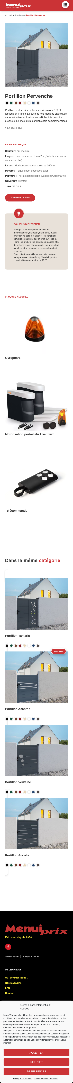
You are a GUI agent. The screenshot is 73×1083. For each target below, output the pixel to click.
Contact (9, 993)
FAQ (7, 988)
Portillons (19, 15)
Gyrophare (13, 358)
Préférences (36, 1071)
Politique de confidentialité (46, 1079)
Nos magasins (13, 982)
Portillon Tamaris (17, 635)
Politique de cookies (22, 1079)
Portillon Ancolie (17, 855)
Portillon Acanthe (17, 709)
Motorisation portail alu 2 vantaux (29, 434)
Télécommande (16, 510)
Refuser (36, 1062)
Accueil (8, 15)
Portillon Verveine (18, 782)
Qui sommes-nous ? (17, 977)
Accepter (36, 1052)
